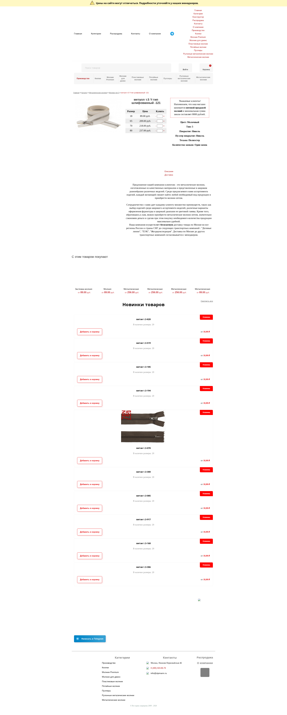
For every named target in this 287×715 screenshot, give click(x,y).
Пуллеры (198, 50)
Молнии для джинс (198, 40)
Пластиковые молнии (198, 44)
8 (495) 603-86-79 (158, 668)
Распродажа (116, 33)
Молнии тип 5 (114, 93)
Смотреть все (207, 301)
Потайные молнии (198, 47)
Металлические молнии (198, 57)
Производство (198, 30)
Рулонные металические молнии (198, 54)
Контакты (135, 33)
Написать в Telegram (92, 639)
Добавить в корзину (139, 152)
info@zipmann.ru (159, 673)
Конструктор (198, 17)
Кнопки (198, 34)
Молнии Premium (198, 37)
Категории (96, 33)
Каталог (84, 93)
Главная (78, 33)
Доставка (169, 175)
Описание (168, 171)
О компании (155, 33)
